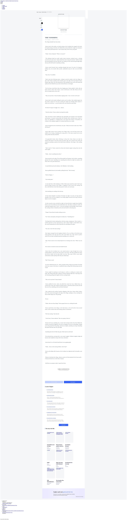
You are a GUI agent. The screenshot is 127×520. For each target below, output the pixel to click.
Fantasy (14, 505)
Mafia (9, 505)
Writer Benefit (4, 6)
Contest (3, 5)
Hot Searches (17, 510)
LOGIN (1, 1)
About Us (3, 507)
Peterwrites (49, 39)
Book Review (21, 510)
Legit (6, 507)
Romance (3, 505)
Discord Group (4, 512)
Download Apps (9, 510)
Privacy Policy (9, 503)
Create (3, 7)
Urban (16, 505)
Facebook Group (9, 512)
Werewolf (6, 505)
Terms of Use (4, 503)
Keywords (13, 510)
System (11, 505)
